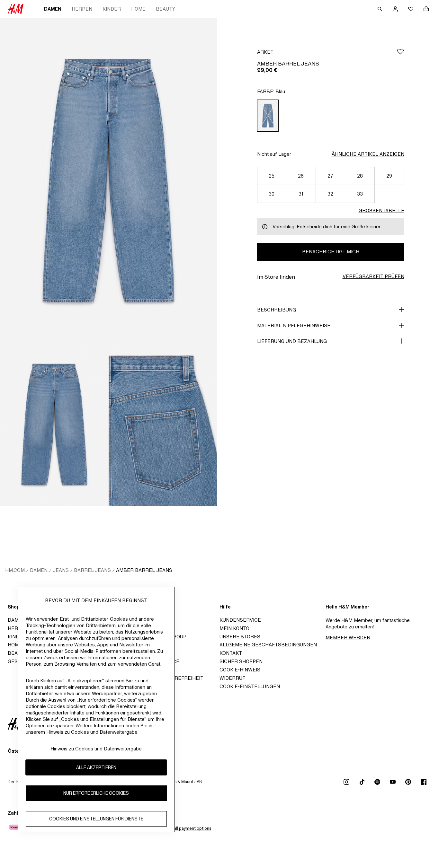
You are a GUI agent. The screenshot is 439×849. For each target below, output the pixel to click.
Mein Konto (234, 628)
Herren (82, 9)
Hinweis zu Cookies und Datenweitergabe (96, 748)
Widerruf (232, 678)
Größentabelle (381, 210)
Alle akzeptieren (96, 767)
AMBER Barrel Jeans (144, 570)
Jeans (61, 570)
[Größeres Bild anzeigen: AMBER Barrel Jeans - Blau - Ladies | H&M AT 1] (108, 180)
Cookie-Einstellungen (250, 686)
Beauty (165, 9)
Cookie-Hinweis (240, 669)
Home (138, 9)
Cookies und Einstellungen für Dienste (96, 819)
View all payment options (187, 828)
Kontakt (231, 653)
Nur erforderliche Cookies (96, 793)
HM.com (15, 570)
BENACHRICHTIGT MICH (330, 251)
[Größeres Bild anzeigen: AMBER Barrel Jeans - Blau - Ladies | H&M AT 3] (163, 424)
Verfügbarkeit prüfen (373, 276)
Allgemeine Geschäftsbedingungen (268, 644)
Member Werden (348, 637)
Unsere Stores (240, 636)
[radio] (268, 116)
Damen (52, 9)
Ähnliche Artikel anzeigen (368, 154)
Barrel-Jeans (92, 570)
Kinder (112, 9)
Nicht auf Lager (274, 154)
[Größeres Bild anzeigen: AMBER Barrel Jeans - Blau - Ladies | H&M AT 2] (54, 424)
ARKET (265, 52)
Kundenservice (240, 620)
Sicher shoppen (241, 661)
